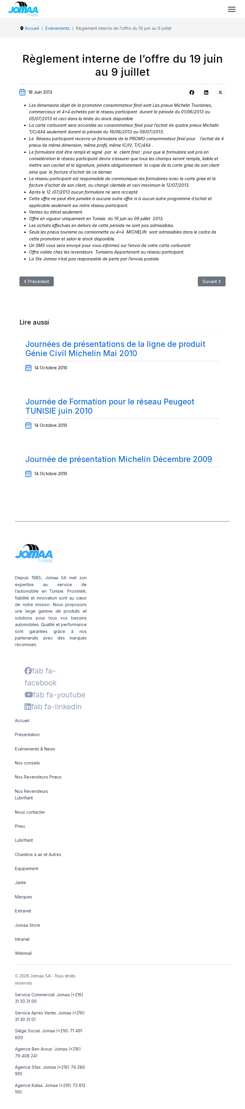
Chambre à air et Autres (38, 854)
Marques (23, 896)
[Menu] (231, 9)
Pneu (20, 826)
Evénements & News (35, 748)
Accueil (22, 720)
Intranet (22, 939)
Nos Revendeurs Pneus (38, 776)
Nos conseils (27, 762)
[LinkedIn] (206, 92)
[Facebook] (192, 92)
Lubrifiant (24, 840)
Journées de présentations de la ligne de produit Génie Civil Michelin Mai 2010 (115, 348)
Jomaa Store (27, 925)
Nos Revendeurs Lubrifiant (31, 794)
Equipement (26, 868)
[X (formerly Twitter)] (220, 92)
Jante (20, 882)
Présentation (27, 734)
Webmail (23, 953)
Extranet (23, 910)
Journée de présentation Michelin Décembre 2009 (118, 459)
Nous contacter (30, 812)
